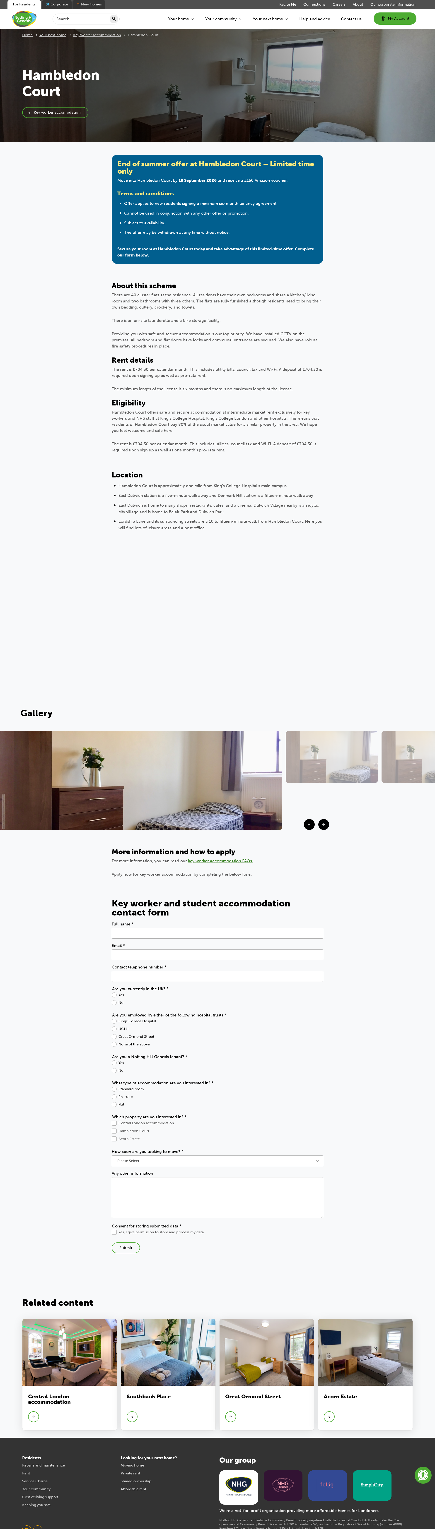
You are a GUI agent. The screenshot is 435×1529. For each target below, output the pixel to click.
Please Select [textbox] (128, 1161)
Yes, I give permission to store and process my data (161, 1232)
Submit (125, 1248)
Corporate (59, 4)
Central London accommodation (146, 1123)
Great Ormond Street (136, 1036)
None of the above (134, 1044)
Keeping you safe (36, 1505)
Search (114, 19)
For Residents (24, 4)
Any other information (132, 1173)
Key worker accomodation (57, 112)
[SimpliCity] (372, 1485)
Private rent (130, 1473)
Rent (26, 1473)
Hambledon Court (133, 1131)
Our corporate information (393, 4)
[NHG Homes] (283, 1485)
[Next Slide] (323, 824)
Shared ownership (136, 1481)
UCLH (123, 1029)
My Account (398, 18)
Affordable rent (133, 1489)
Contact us (351, 19)
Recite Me (287, 4)
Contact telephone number (139, 967)
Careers (339, 4)
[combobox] (217, 1160)
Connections (314, 4)
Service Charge (35, 1481)
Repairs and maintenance (43, 1465)
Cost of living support (40, 1497)
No (120, 1002)
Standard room (131, 1089)
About (358, 4)
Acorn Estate (129, 1139)
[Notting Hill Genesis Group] (238, 1487)
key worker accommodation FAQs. (220, 860)
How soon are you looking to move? (147, 1151)
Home (27, 35)
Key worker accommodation (97, 35)
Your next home (268, 19)
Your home (178, 19)
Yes (121, 995)
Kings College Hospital (137, 1021)
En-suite (125, 1097)
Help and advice (314, 19)
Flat (121, 1104)
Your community (221, 19)
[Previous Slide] (309, 824)
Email (118, 945)
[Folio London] (327, 1485)
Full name (122, 924)
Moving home (132, 1465)
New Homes (91, 4)
